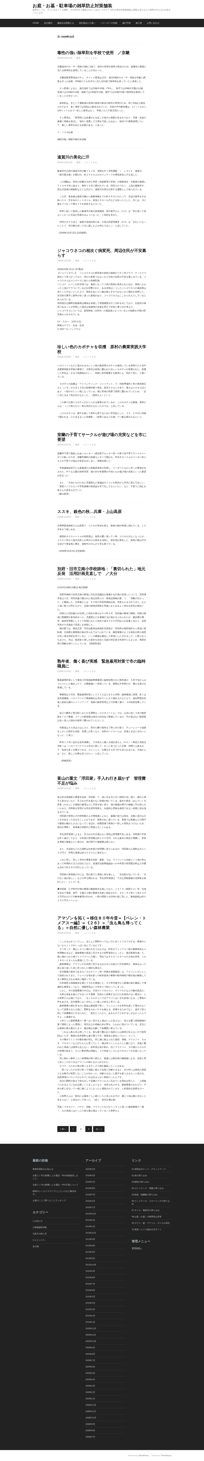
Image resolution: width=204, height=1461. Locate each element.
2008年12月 (90, 1405)
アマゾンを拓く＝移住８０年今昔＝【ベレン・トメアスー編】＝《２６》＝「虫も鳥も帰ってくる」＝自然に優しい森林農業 (101, 923)
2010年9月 (90, 1271)
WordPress (144, 1455)
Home (36, 23)
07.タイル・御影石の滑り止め (145, 1210)
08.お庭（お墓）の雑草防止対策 (147, 1216)
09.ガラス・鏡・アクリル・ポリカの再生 (151, 1223)
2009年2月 (90, 1392)
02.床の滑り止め (139, 1175)
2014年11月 (90, 1214)
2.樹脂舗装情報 (40, 1227)
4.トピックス (39, 1240)
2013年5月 (90, 1258)
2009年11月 (90, 1335)
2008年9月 (90, 1424)
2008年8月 (90, 1430)
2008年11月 (90, 1411)
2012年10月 (90, 1265)
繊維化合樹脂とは (65, 23)
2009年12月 (90, 1328)
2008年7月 (90, 1437)
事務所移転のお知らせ (43, 1169)
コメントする (90, 58)
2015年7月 (90, 1194)
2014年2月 (90, 1220)
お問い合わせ (153, 23)
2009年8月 (90, 1354)
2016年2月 (90, 1182)
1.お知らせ (38, 1221)
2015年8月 (90, 1188)
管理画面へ (137, 1248)
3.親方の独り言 (40, 1233)
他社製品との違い (87, 23)
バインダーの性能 (109, 23)
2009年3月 (90, 1386)
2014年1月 (90, 1226)
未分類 (36, 1246)
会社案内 (48, 23)
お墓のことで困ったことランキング (49, 1200)
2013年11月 (90, 1233)
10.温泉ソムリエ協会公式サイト (147, 1229)
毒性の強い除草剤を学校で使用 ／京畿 (93, 52)
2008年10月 (90, 1418)
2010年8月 (90, 1277)
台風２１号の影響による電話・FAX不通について (55, 1185)
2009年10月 (90, 1341)
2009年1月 (90, 1398)
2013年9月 (90, 1239)
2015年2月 (90, 1201)
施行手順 (126, 23)
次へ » (99, 1129)
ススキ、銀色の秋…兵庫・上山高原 (89, 511)
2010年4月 (90, 1303)
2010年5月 (90, 1296)
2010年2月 (90, 1316)
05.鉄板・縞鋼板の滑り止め (144, 1194)
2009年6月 (90, 1367)
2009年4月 (90, 1379)
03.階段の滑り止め (141, 1182)
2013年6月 (90, 1252)
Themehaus (166, 1455)
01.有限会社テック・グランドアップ (149, 1169)
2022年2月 (90, 1169)
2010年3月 (90, 1309)
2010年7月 (90, 1284)
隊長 (78, 58)
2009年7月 (90, 1360)
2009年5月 (90, 1373)
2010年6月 (90, 1290)
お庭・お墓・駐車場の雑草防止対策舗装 (72, 5)
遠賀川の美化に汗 (73, 157)
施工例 (139, 23)
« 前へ (63, 1129)
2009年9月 (90, 1347)
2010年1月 (90, 1322)
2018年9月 (90, 1175)
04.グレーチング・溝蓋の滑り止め (148, 1188)
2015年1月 (90, 1207)
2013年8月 (90, 1245)
